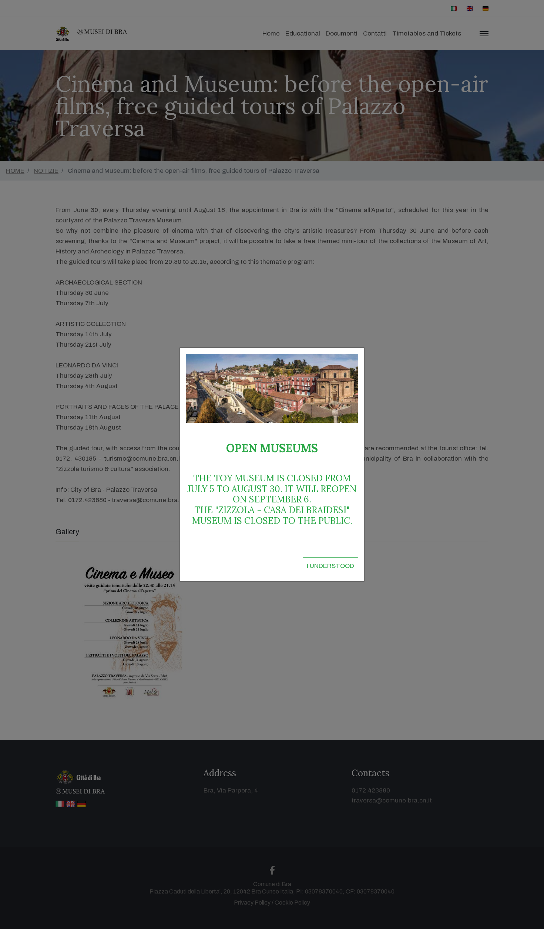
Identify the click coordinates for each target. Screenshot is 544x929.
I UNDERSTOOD (330, 565)
